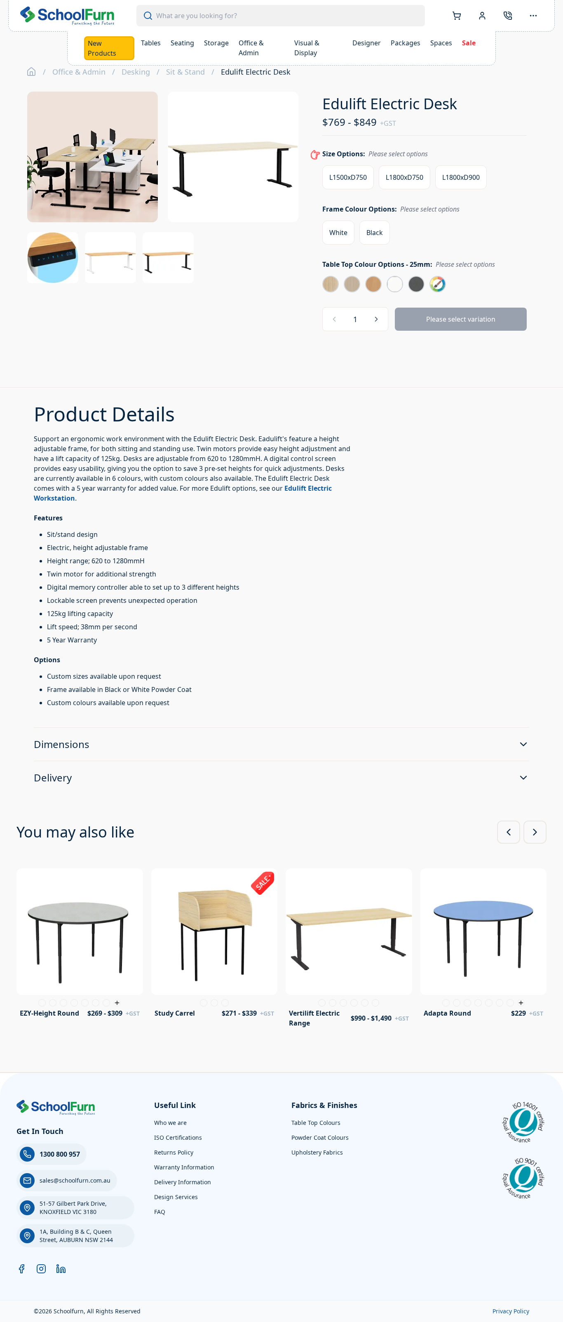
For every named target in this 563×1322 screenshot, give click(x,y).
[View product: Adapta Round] (483, 945)
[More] (533, 15)
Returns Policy (173, 1152)
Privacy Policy (511, 1311)
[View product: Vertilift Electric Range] (349, 950)
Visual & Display (306, 47)
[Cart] (456, 15)
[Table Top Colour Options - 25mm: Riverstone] (416, 284)
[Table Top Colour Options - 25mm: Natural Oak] (330, 284)
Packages (405, 42)
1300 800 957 (60, 1154)
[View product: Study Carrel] (214, 945)
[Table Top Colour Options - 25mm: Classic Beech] (373, 284)
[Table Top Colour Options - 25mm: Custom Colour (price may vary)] (437, 284)
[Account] (482, 15)
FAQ (159, 1212)
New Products (102, 48)
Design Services (176, 1197)
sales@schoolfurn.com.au (75, 1180)
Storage (216, 42)
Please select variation (460, 319)
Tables (151, 42)
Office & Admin (251, 47)
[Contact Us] (507, 15)
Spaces (441, 42)
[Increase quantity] (376, 319)
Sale (469, 42)
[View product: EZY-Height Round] (79, 945)
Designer (366, 42)
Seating (182, 42)
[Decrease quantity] (334, 319)
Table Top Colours (315, 1123)
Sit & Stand (185, 72)
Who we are (170, 1123)
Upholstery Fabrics (317, 1152)
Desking (136, 72)
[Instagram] (41, 1269)
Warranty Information (184, 1167)
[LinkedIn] (61, 1269)
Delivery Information (182, 1182)
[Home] (31, 72)
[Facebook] (21, 1269)
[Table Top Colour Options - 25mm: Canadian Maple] (352, 284)
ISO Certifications (178, 1137)
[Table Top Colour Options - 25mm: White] (395, 284)
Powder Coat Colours (320, 1137)
